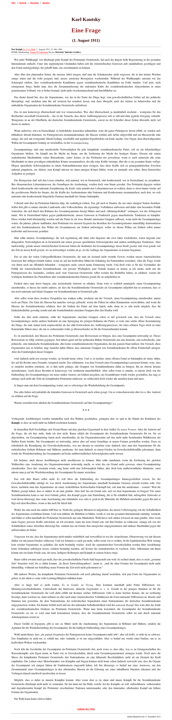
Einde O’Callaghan (39, 52)
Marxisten (34, 2)
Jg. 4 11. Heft (29, 49)
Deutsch (22, 2)
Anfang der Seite (86, 709)
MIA (13, 2)
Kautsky (46, 2)
